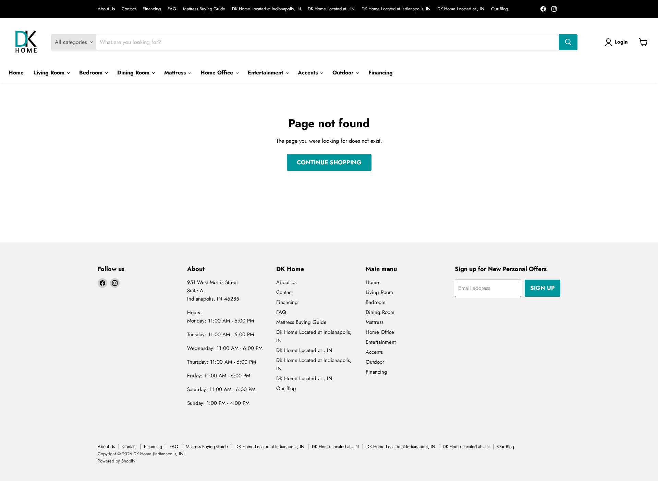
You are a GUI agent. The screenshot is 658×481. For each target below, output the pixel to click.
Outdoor (343, 73)
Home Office (217, 73)
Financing (152, 9)
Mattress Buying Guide (204, 9)
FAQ (172, 9)
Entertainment (266, 73)
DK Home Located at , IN (331, 9)
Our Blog (499, 9)
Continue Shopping (329, 162)
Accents (308, 73)
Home (16, 73)
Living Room (50, 73)
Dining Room (134, 73)
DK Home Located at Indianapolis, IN (266, 9)
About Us (106, 9)
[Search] (568, 42)
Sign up (542, 288)
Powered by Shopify (116, 461)
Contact (129, 9)
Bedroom (91, 73)
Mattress (175, 73)
